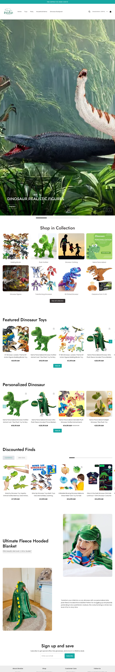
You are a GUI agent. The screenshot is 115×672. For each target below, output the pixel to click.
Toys (25, 11)
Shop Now (12, 206)
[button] (89, 11)
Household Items (41, 11)
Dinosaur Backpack (56, 11)
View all (57, 366)
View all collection (57, 301)
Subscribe (69, 656)
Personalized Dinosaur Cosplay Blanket (17, 551)
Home (19, 11)
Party (31, 11)
